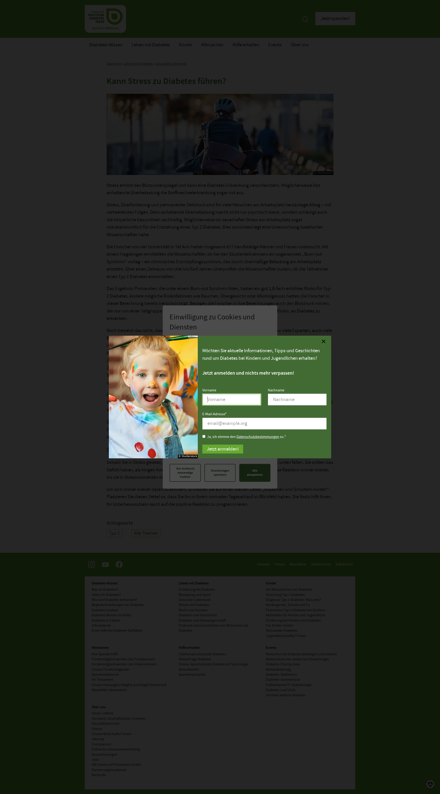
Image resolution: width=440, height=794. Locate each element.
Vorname (209, 390)
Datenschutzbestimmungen (257, 436)
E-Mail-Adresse (213, 414)
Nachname (276, 390)
